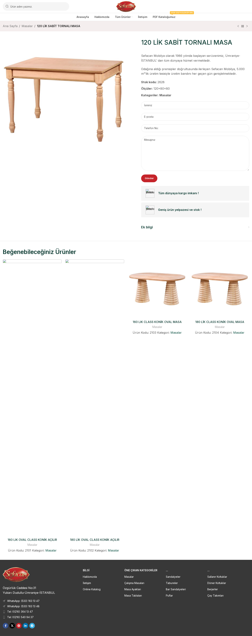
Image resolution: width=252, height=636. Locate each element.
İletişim (87, 583)
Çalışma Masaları (134, 583)
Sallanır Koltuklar (217, 576)
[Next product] (247, 26)
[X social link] (12, 625)
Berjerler (212, 589)
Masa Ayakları (132, 589)
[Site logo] (126, 6)
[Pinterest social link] (19, 625)
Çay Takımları (215, 595)
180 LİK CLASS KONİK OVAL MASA (219, 322)
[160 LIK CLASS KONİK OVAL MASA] (157, 288)
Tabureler (172, 583)
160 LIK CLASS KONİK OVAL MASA (157, 322)
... (167, 570)
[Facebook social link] (5, 625)
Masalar (27, 26)
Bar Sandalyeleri (176, 589)
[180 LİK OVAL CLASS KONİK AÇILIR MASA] (94, 397)
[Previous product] (238, 26)
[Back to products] (242, 26)
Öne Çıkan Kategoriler (140, 570)
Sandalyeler (173, 576)
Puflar (169, 595)
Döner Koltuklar (216, 583)
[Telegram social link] (32, 625)
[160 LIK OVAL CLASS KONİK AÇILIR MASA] (32, 397)
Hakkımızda (90, 576)
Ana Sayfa (10, 26)
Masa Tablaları (133, 595)
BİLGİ (86, 570)
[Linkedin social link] (25, 625)
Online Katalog (92, 589)
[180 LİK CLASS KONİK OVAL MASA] (219, 288)
